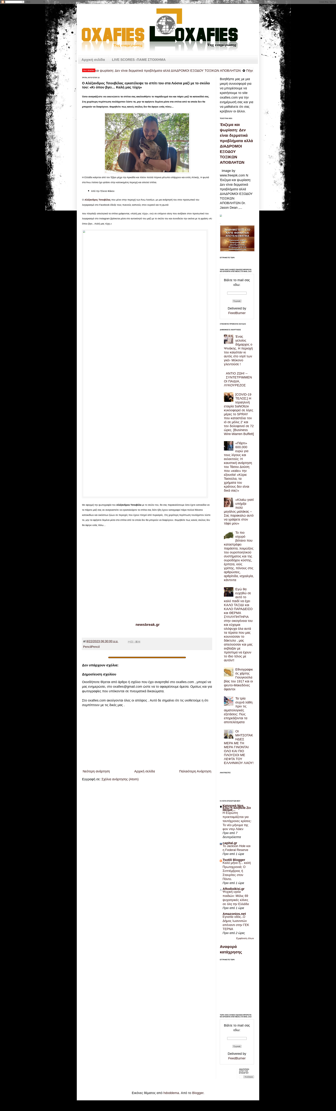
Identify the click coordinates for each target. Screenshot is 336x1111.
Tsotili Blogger (234, 860)
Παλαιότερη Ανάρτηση (195, 771)
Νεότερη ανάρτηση (96, 771)
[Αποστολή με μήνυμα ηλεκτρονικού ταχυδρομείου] (129, 641)
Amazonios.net (234, 914)
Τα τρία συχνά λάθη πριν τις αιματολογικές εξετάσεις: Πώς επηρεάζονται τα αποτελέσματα (238, 710)
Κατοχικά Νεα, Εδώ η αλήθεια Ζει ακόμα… (237, 808)
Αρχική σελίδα (93, 60)
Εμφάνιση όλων (245, 938)
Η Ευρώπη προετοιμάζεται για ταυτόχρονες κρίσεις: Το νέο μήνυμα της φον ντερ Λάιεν (237, 821)
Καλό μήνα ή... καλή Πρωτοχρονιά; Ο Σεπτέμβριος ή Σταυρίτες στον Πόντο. (237, 871)
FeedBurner (237, 313)
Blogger (197, 1093)
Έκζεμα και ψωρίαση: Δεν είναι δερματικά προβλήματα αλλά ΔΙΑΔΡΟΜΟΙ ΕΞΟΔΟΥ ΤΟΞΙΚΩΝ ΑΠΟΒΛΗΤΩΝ (125, 70)
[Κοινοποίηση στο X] (134, 641)
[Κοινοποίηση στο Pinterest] (139, 641)
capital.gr (230, 843)
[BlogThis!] (131, 641)
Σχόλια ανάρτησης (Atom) (120, 779)
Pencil (87, 646)
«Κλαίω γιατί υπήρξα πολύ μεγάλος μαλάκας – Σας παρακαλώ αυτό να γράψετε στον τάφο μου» (239, 511)
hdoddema (171, 1093)
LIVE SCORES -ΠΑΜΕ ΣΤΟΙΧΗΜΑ (139, 60)
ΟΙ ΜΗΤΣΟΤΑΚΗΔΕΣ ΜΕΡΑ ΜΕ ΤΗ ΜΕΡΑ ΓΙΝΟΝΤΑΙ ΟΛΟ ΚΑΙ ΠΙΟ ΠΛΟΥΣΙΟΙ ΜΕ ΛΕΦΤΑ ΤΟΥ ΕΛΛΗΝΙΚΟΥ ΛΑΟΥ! (239, 747)
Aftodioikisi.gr (234, 889)
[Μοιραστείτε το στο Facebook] (136, 641)
